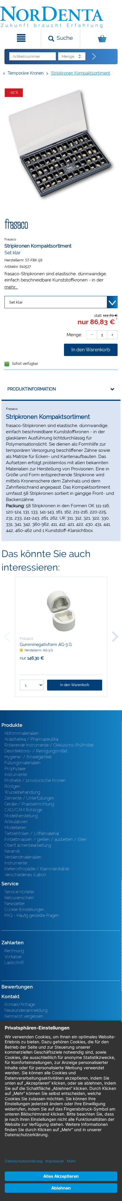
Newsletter (14, 903)
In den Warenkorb (90, 349)
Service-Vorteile (19, 891)
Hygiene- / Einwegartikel (28, 756)
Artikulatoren (16, 821)
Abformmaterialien (21, 733)
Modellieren (15, 827)
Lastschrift (14, 962)
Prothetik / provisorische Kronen (35, 780)
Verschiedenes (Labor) (25, 874)
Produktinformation (31, 389)
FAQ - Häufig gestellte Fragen (31, 915)
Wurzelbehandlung (22, 792)
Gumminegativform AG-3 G (46, 644)
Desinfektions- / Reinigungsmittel (35, 751)
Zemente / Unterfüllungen (29, 798)
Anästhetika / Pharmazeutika (31, 739)
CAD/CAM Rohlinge (23, 810)
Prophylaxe (14, 768)
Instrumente (15, 774)
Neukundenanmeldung (25, 1010)
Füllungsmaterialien (22, 762)
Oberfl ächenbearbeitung (27, 845)
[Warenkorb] (100, 38)
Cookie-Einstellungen (24, 909)
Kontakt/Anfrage (19, 1004)
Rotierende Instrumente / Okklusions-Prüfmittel (49, 745)
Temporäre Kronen (26, 73)
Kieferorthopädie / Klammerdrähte (36, 868)
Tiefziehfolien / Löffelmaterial (31, 833)
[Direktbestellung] (94, 56)
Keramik (12, 851)
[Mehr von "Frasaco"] (16, 223)
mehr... (11, 286)
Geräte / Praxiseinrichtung (29, 804)
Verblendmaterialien (22, 857)
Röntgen (12, 786)
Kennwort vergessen (23, 1016)
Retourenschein (19, 897)
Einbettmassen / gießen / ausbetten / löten (45, 839)
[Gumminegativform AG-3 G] (61, 611)
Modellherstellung (21, 815)
